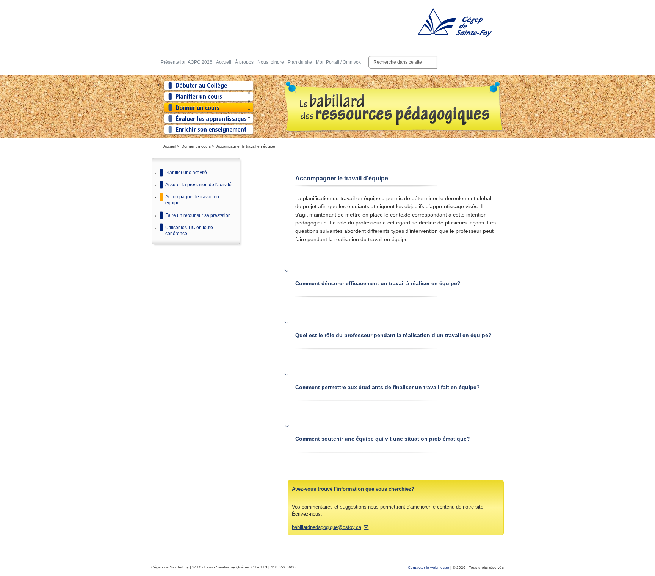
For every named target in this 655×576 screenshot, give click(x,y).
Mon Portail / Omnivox (338, 62)
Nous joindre (270, 62)
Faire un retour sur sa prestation (198, 215)
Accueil (223, 62)
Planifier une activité (186, 172)
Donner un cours (196, 146)
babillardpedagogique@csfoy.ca (326, 527)
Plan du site (300, 62)
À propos (244, 62)
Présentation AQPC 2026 (186, 62)
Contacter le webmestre (428, 567)
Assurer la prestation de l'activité (198, 184)
